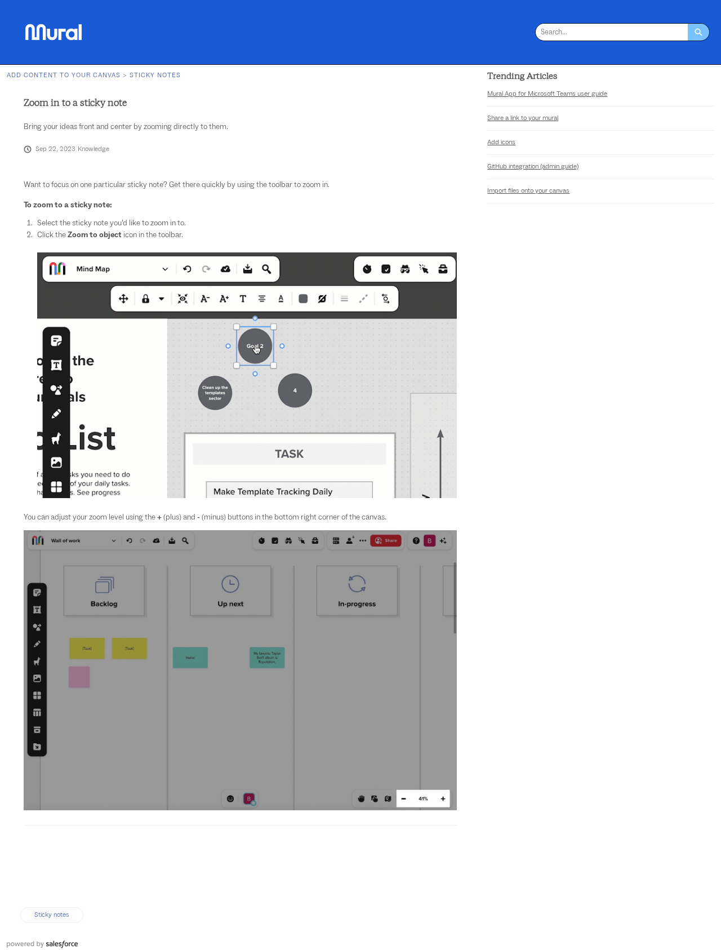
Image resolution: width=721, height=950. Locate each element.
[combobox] (612, 32)
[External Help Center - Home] (53, 32)
